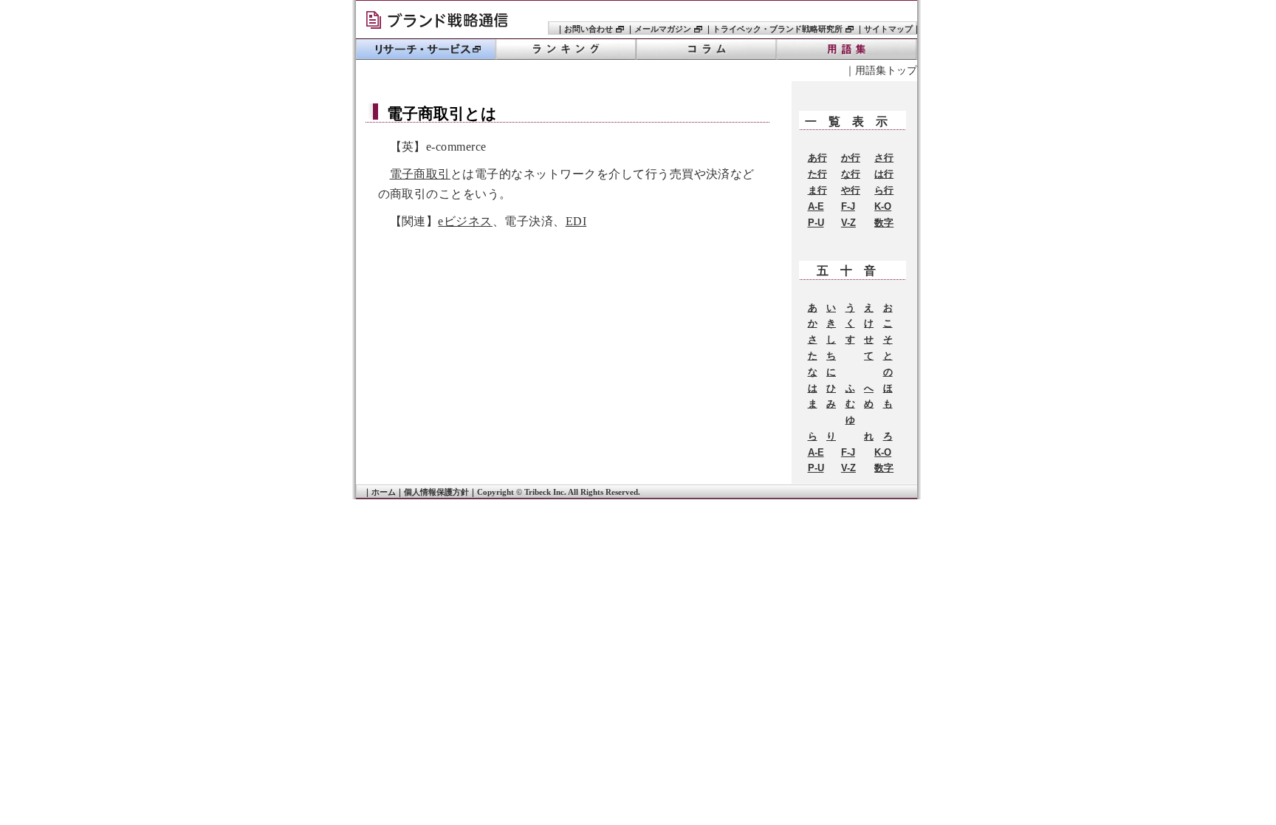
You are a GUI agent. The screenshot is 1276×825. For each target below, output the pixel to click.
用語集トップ (886, 70)
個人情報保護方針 (436, 491)
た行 (817, 173)
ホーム (383, 491)
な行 (850, 173)
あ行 (817, 157)
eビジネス (465, 221)
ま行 (817, 190)
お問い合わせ (588, 28)
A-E (816, 206)
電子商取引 (420, 174)
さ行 (883, 157)
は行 (883, 173)
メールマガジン (662, 28)
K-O (882, 206)
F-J (848, 206)
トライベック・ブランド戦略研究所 (442, 21)
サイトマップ (888, 28)
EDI (576, 221)
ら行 (883, 190)
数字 (883, 222)
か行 (850, 157)
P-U (816, 222)
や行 (850, 190)
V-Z (848, 222)
